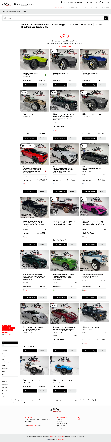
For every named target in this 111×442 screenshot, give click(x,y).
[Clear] (9, 334)
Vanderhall (73, 7)
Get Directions (28, 421)
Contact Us (105, 7)
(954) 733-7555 (32, 425)
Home (3, 11)
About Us (94, 7)
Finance (83, 7)
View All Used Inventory (64, 46)
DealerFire (52, 436)
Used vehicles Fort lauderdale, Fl (13, 11)
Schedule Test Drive (62, 423)
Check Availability (30, 85)
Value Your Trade (61, 425)
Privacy (59, 439)
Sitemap (63, 439)
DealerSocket (61, 436)
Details (42, 85)
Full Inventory (59, 7)
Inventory (59, 419)
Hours (39, 425)
